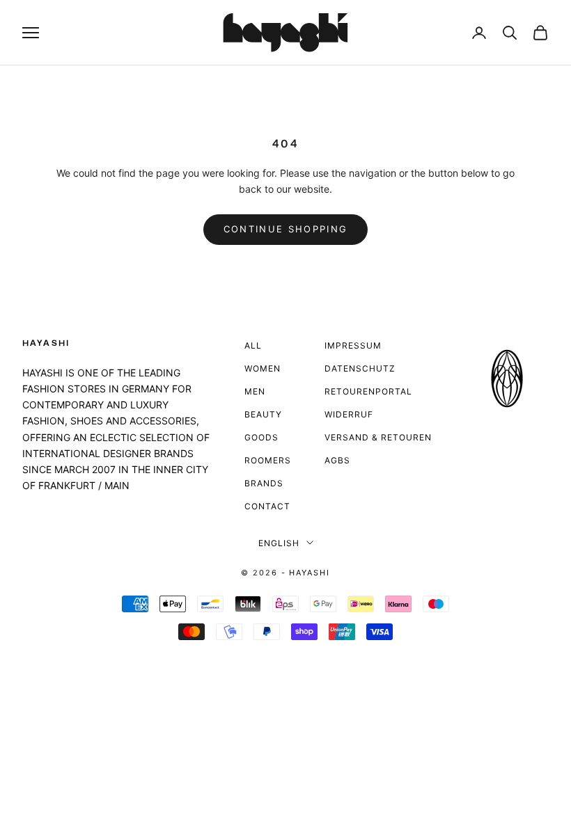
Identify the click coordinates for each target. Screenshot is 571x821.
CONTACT (267, 506)
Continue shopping (286, 228)
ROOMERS (267, 460)
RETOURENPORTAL (368, 391)
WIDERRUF (348, 414)
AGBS (337, 460)
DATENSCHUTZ (360, 368)
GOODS (261, 437)
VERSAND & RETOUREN (378, 437)
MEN (254, 391)
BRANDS (263, 483)
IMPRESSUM (353, 345)
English (278, 543)
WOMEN (262, 368)
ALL (253, 345)
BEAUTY (263, 414)
